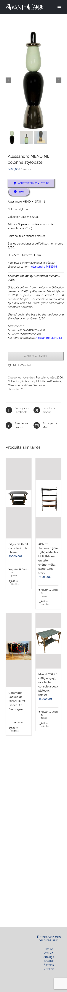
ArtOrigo (49, 957)
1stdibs (49, 949)
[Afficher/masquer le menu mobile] (59, 6)
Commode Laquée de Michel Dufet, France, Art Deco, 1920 (17, 701)
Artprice (49, 960)
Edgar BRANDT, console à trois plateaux (19, 548)
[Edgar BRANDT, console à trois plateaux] (18, 498)
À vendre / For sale (34, 377)
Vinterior (49, 968)
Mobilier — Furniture (48, 381)
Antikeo (48, 953)
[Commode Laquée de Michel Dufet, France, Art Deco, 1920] (18, 650)
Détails (25, 569)
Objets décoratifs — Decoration (27, 385)
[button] (19, 365)
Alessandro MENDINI (44, 266)
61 (22, 389)
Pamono (49, 964)
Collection (14, 381)
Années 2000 (55, 377)
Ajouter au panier (35, 356)
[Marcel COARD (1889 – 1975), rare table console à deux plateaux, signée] (48, 641)
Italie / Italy (28, 381)
